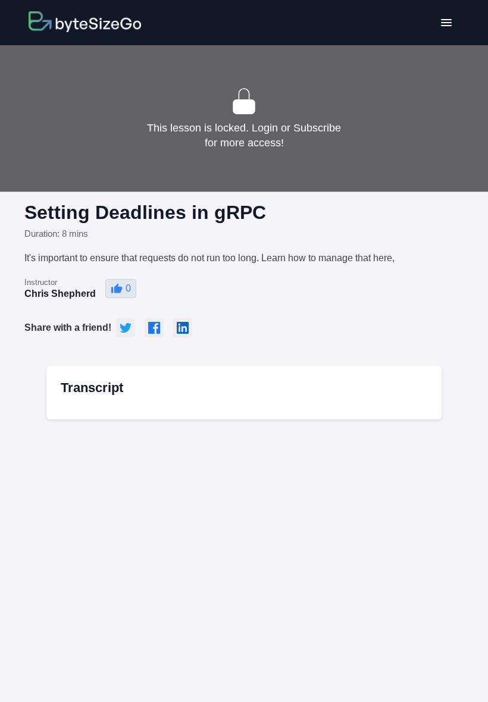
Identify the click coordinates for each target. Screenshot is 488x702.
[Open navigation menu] (446, 23)
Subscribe (317, 128)
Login (265, 128)
